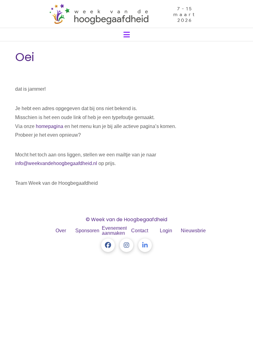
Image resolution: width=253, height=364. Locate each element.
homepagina (49, 126)
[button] (126, 35)
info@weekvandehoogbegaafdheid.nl (56, 163)
